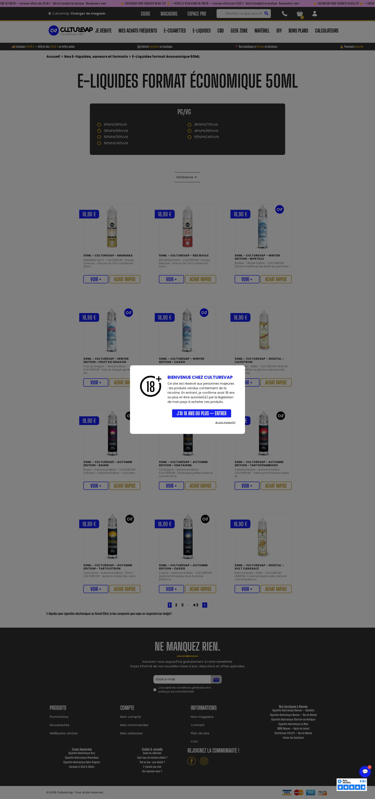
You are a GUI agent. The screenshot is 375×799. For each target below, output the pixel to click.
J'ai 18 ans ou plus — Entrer (201, 413)
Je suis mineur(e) (225, 422)
